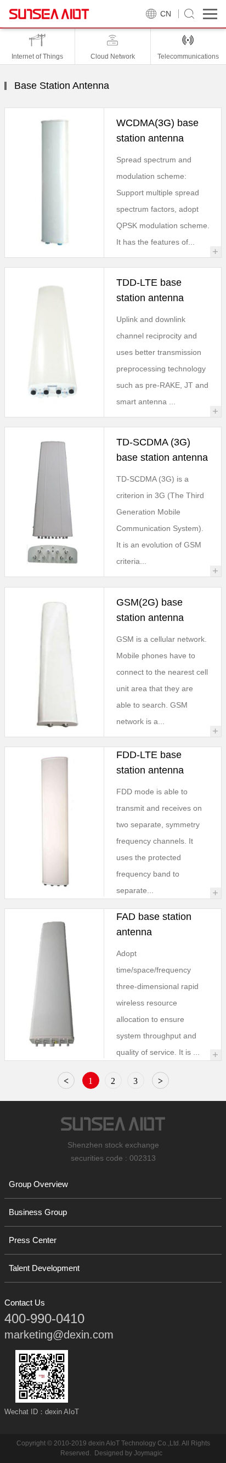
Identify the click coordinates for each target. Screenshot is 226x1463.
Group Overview (38, 1184)
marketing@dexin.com (59, 1335)
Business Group (38, 1212)
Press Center (32, 1240)
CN (165, 13)
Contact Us (24, 1302)
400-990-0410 (44, 1318)
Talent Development (44, 1268)
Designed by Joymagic (128, 1453)
